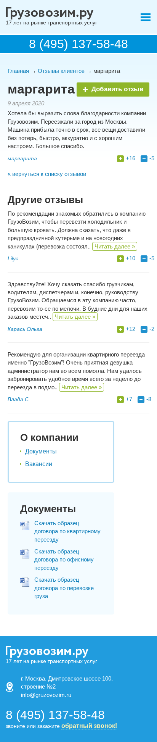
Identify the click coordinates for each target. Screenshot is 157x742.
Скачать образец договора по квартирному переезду (67, 531)
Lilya (13, 258)
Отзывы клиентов (61, 71)
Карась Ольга (25, 329)
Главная (18, 71)
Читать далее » (115, 246)
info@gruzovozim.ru (46, 695)
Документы (41, 451)
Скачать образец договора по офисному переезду (64, 559)
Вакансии (38, 464)
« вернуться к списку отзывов (47, 174)
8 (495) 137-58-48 (78, 44)
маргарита (22, 158)
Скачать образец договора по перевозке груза (64, 587)
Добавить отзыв (117, 89)
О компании (49, 437)
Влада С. (19, 399)
